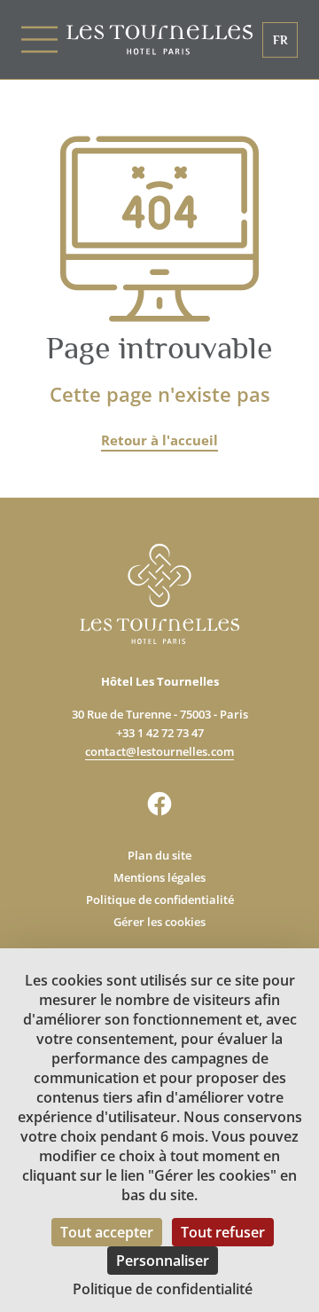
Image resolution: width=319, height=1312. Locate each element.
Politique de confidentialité (160, 899)
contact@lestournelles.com (159, 751)
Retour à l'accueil (159, 440)
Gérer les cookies (159, 922)
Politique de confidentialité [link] (163, 1289)
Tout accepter (106, 1232)
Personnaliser (162, 1260)
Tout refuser (223, 1232)
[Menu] (43, 39)
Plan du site (159, 855)
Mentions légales (159, 877)
